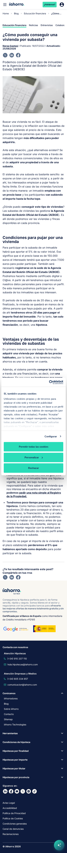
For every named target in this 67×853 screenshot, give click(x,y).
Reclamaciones (11, 834)
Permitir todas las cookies (33, 446)
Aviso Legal (9, 802)
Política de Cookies (13, 818)
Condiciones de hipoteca (16, 742)
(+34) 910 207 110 (17, 658)
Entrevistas (47, 25)
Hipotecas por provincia (16, 777)
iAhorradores (11, 698)
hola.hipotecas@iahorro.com (22, 664)
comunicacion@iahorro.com (22, 684)
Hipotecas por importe (15, 759)
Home (6, 13)
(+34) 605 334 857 (17, 678)
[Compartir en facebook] (18, 55)
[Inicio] (16, 4)
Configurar (51, 436)
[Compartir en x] (5, 55)
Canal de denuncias (13, 828)
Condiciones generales (15, 823)
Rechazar (33, 468)
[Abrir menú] (5, 4)
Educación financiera (35, 13)
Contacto (9, 714)
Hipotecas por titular (14, 768)
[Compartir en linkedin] (11, 55)
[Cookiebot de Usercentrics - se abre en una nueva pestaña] (49, 382)
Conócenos (9, 693)
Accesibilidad (10, 808)
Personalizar (32, 457)
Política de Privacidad (14, 813)
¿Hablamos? (49, 4)
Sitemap (8, 719)
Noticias (33, 25)
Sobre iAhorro (11, 708)
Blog (16, 13)
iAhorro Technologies (15, 724)
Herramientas (10, 733)
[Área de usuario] (61, 4)
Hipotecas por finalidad (16, 750)
